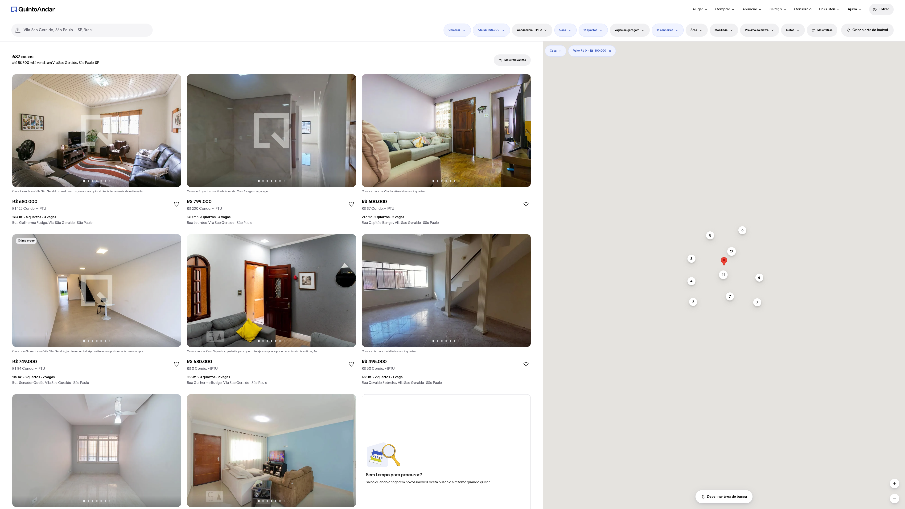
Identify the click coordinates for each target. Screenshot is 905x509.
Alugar (697, 9)
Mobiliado (721, 30)
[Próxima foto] (172, 130)
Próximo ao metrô (757, 30)
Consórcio (802, 9)
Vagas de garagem (627, 30)
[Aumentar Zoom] (894, 483)
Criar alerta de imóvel (870, 30)
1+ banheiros (665, 30)
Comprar (722, 9)
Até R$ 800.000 (488, 30)
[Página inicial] (33, 9)
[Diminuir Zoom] (894, 498)
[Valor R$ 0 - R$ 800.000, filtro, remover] (610, 51)
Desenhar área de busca (727, 496)
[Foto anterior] (20, 130)
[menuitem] (700, 9)
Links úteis (827, 9)
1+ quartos (590, 30)
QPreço (775, 9)
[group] (96, 151)
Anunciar (749, 9)
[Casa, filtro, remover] (560, 51)
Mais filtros (824, 30)
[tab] (512, 60)
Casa (562, 30)
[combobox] (86, 30)
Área (694, 30)
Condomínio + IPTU (529, 30)
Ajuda (852, 9)
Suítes (790, 30)
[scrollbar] (724, 49)
